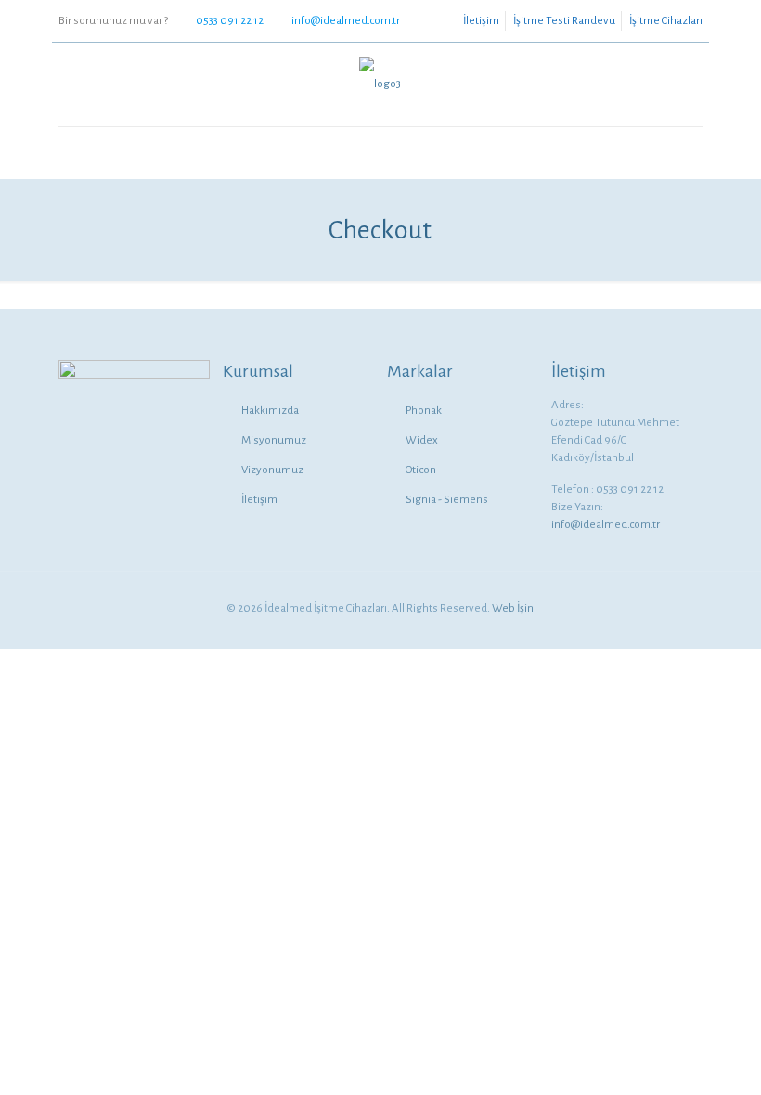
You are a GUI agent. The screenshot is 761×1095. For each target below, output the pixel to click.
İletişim (481, 21)
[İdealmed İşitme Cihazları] (380, 84)
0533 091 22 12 (230, 21)
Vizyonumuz (272, 470)
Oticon (421, 470)
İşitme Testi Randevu (564, 21)
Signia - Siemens (447, 500)
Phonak (424, 411)
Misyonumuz (273, 440)
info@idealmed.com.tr (345, 21)
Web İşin (513, 608)
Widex (422, 440)
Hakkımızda (270, 411)
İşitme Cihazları (666, 21)
